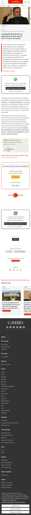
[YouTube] (20, 327)
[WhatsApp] (24, 327)
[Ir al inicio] (15, 2)
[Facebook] (7, 327)
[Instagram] (10, 327)
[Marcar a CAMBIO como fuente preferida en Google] (15, 150)
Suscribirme (15, 177)
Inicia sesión (15, 185)
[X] (17, 327)
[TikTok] (14, 327)
